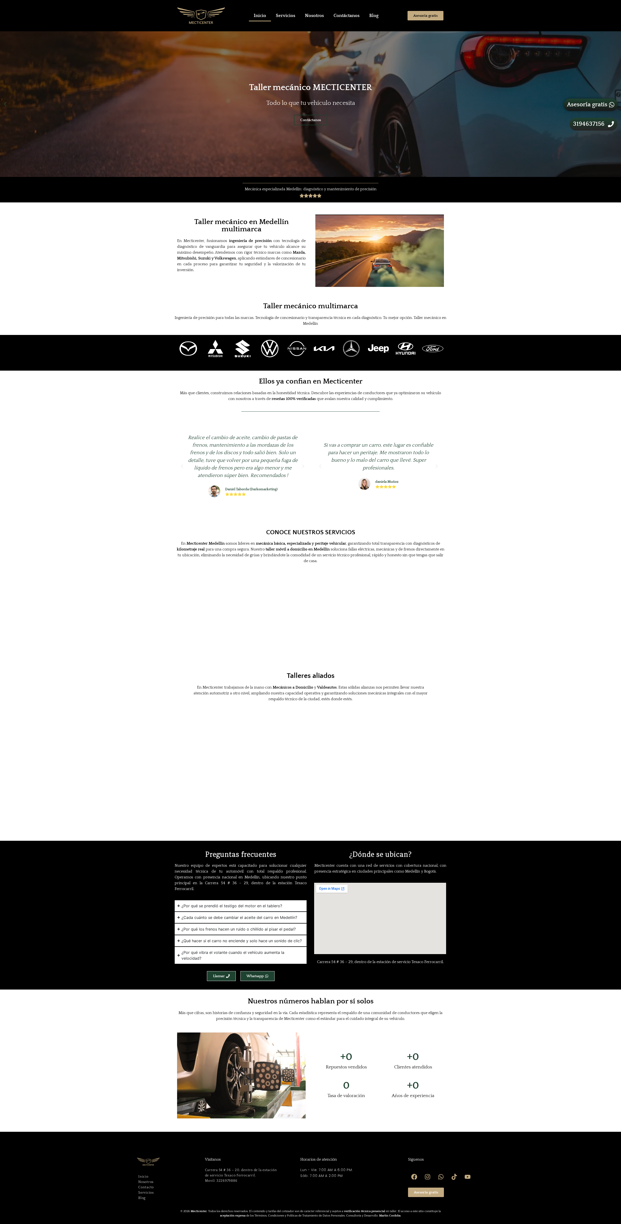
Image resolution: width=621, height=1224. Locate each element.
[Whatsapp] (441, 1177)
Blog (373, 15)
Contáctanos (347, 15)
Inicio (260, 15)
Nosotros (314, 15)
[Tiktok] (454, 1177)
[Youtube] (467, 1177)
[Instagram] (427, 1177)
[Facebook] (414, 1177)
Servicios (285, 15)
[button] (5, 104)
